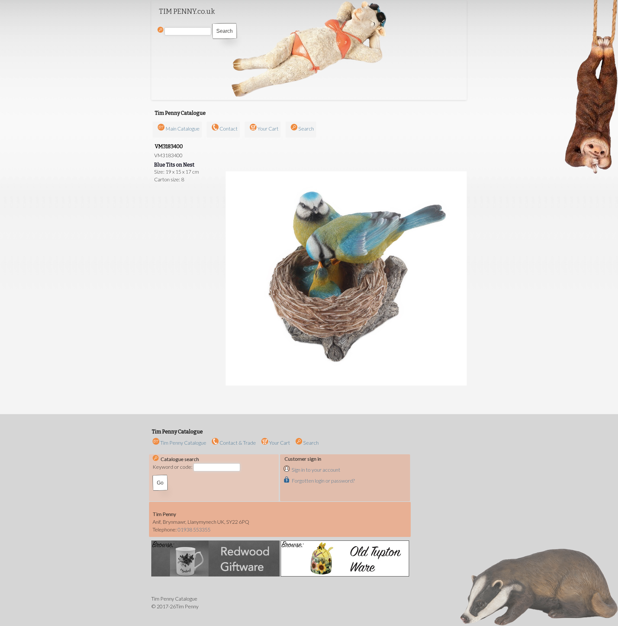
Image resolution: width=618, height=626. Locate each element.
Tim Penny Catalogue (182, 443)
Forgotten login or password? (323, 480)
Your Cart (268, 128)
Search (306, 128)
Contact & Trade (237, 443)
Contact (229, 128)
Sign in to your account (316, 470)
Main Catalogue (182, 128)
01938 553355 (194, 529)
